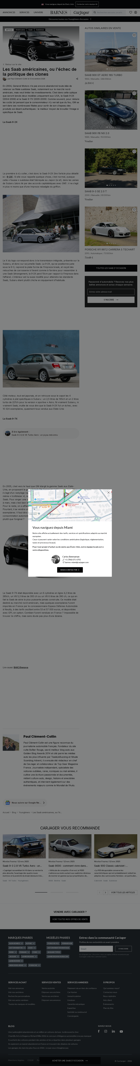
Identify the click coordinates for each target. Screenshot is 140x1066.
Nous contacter (68, 570)
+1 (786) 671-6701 (73, 559)
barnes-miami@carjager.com (77, 562)
